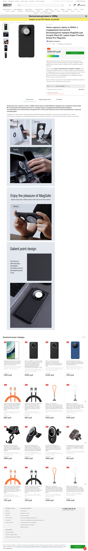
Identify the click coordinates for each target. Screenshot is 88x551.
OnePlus (45, 11)
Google (62, 9)
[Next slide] (5, 56)
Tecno (72, 11)
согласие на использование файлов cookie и (28, 546)
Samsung (65, 11)
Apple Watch (28, 9)
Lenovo (8, 11)
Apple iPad (48, 9)
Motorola (20, 11)
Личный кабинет (24, 515)
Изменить (67, 86)
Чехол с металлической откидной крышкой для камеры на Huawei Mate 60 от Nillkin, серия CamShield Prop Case (53, 363)
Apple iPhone (39, 9)
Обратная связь (24, 527)
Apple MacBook (17, 9)
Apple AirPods (7, 9)
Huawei (69, 9)
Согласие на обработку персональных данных (32, 520)
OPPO (52, 11)
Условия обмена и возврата (27, 524)
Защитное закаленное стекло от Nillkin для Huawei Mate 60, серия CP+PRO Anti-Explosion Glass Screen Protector (12, 362)
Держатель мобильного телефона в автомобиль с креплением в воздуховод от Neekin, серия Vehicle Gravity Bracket (12, 448)
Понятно (78, 547)
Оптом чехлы (24, 1)
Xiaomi (36, 13)
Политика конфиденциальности (28, 517)
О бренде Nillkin (10, 532)
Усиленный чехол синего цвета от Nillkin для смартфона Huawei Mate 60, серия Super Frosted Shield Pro (75, 362)
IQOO (82, 9)
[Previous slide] (12, 41)
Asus (56, 9)
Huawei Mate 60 (20, 22)
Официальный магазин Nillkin (13, 537)
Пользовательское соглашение (28, 522)
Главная (5, 22)
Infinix (76, 9)
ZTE (42, 13)
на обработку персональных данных (51, 546)
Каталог (5, 1)
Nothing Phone (29, 11)
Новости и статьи (24, 513)
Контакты (32, 1)
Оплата (17, 1)
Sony (58, 11)
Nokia (38, 11)
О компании (23, 510)
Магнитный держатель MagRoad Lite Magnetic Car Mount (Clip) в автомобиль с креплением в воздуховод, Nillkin (53, 448)
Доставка (11, 1)
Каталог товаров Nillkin (11, 534)
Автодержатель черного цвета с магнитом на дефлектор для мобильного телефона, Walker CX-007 (75, 447)
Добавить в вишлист (54, 41)
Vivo (78, 11)
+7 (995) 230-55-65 (80, 1)
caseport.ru (9, 548)
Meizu (13, 11)
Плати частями (40, 1)
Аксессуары (47, 13)
